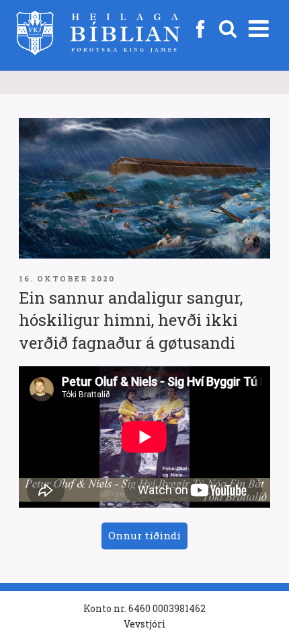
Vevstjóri (145, 623)
